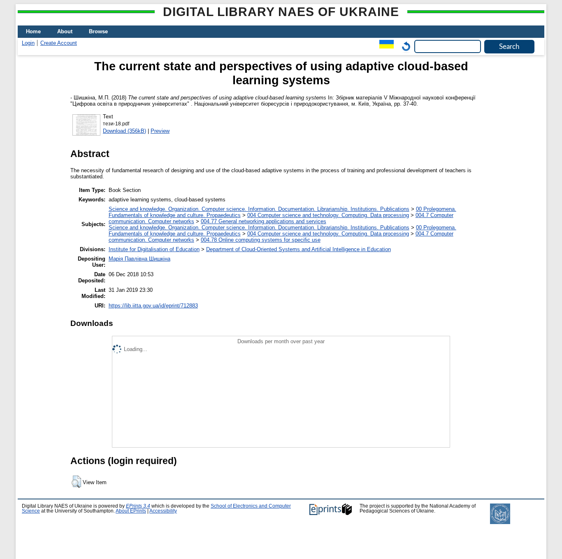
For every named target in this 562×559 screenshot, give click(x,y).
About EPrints (131, 510)
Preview (160, 131)
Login (28, 43)
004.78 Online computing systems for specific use (260, 240)
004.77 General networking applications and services (263, 221)
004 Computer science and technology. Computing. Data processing (328, 215)
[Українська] (384, 46)
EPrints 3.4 (138, 506)
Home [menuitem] (33, 31)
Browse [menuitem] (98, 31)
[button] (76, 482)
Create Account (58, 43)
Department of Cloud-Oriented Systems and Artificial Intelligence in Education (298, 249)
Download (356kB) (124, 131)
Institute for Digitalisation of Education (154, 249)
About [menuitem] (64, 31)
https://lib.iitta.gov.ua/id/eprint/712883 (153, 306)
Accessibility (163, 510)
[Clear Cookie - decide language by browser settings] (404, 46)
